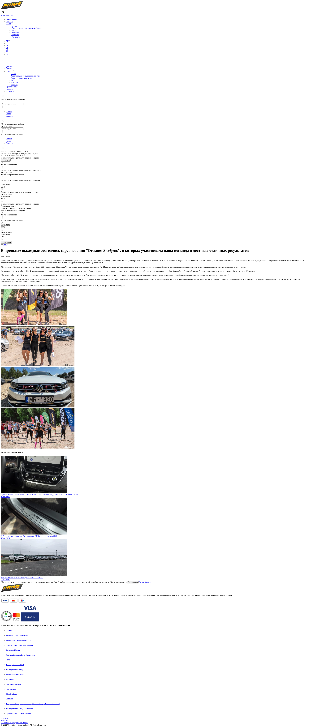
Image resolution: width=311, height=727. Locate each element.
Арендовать (6, 242)
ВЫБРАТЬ (6, 160)
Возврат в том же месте (13, 135)
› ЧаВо (13, 30)
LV (7, 45)
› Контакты (15, 37)
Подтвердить (133, 582)
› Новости (15, 32)
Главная (9, 66)
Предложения (11, 19)
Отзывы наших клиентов (21, 78)
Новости (14, 82)
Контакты (10, 91)
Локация (9, 22)
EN (7, 43)
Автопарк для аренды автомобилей (25, 76)
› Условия (15, 35)
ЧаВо (13, 80)
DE (7, 50)
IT (7, 52)
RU (7, 41)
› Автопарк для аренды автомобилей (26, 28)
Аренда (9, 68)
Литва (8, 114)
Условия (14, 85)
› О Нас (14, 26)
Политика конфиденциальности (14, 723)
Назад (5, 245)
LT (7, 48)
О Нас (8, 24)
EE (7, 54)
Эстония (9, 116)
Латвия (9, 112)
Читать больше (145, 582)
